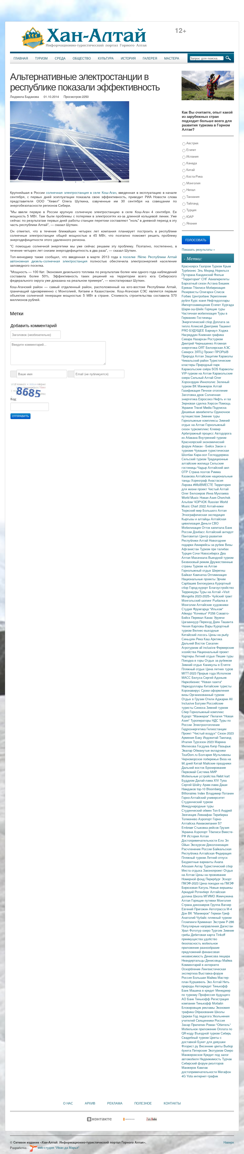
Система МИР (207, 771)
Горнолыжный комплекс (207, 711)
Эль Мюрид (206, 270)
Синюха (200, 707)
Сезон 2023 (226, 733)
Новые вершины (221, 887)
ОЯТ (202, 347)
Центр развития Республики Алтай (202, 538)
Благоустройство (221, 587)
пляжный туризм (220, 917)
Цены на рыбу (218, 634)
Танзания (192, 196)
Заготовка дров (193, 394)
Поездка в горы (193, 660)
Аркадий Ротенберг (196, 891)
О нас (68, 1103)
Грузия (224, 827)
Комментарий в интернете (200, 964)
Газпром (205, 266)
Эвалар (187, 750)
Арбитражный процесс (198, 433)
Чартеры (188, 656)
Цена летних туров (219, 669)
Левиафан (205, 814)
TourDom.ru (190, 754)
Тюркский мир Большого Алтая (204, 510)
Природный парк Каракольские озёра (201, 366)
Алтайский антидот (220, 532)
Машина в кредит (202, 990)
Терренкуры (190, 591)
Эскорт (227, 879)
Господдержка (218, 454)
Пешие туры (224, 656)
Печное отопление (214, 390)
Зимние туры (210, 416)
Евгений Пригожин (195, 909)
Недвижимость (211, 1059)
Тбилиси (199, 287)
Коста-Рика (194, 176)
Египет (190, 149)
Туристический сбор (218, 866)
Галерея (150, 58)
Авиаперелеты (218, 279)
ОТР (185, 472)
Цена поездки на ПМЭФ (216, 883)
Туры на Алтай (210, 591)
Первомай (189, 771)
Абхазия (188, 866)
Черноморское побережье (201, 759)
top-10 (201, 789)
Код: (13, 399)
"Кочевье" (200, 613)
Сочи (197, 553)
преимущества (193, 939)
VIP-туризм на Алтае (197, 373)
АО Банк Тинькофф (196, 999)
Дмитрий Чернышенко (198, 343)
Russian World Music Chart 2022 (205, 504)
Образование (204, 1011)
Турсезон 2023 (204, 741)
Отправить (20, 416)
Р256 (212, 613)
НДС (215, 720)
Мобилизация (192, 527)
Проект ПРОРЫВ (216, 352)
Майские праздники (217, 763)
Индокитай (211, 737)
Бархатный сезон (194, 283)
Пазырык (224, 746)
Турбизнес (189, 270)
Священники (205, 1020)
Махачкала (199, 557)
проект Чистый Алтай (213, 489)
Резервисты (190, 292)
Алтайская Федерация (215, 853)
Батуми (201, 703)
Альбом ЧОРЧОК (195, 502)
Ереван (187, 287)
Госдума (203, 746)
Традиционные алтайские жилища (205, 461)
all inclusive (207, 647)
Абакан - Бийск (203, 446)
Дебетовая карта (203, 934)
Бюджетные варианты (198, 861)
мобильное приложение (200, 945)
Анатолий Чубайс (195, 917)
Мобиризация (215, 287)
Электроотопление (206, 724)
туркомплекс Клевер (205, 429)
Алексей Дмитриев (205, 326)
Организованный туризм (206, 694)
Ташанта (227, 621)
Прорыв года (207, 673)
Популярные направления (201, 926)
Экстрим (219, 921)
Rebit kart (223, 776)
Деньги (206, 523)
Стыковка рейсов (207, 827)
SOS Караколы (222, 369)
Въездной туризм (208, 1033)
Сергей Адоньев (215, 677)
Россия (220, 1020)
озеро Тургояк (212, 930)
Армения (188, 737)
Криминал (205, 921)
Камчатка (200, 574)
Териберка (220, 814)
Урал (185, 930)
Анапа (218, 861)
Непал (190, 189)
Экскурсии (198, 844)
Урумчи (219, 617)
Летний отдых (205, 656)
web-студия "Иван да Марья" (58, 1147)
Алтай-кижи (215, 506)
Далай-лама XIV (207, 780)
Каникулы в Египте (216, 664)
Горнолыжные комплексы (200, 420)
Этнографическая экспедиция (203, 514)
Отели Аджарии (217, 699)
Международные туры (198, 806)
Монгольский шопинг (197, 600)
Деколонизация (217, 844)
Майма (227, 960)
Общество (82, 58)
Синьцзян (189, 639)
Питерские (200, 1050)
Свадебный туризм (196, 1037)
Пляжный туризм (194, 857)
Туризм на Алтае (205, 566)
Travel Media (203, 407)
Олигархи (206, 292)
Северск (188, 352)
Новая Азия (208, 497)
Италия (187, 741)
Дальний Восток (194, 643)
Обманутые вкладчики (209, 750)
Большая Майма (205, 977)
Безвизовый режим (196, 562)
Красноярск (190, 266)
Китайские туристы (217, 686)
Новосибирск (210, 553)
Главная (21, 58)
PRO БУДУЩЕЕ (193, 330)
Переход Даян (210, 621)
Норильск (222, 270)
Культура (106, 58)
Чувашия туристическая (211, 450)
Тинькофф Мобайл (209, 1003)
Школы (219, 1011)
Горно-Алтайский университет (203, 797)
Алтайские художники (212, 604)
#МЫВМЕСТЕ (203, 484)
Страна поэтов (200, 472)
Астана (213, 283)
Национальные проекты (199, 579)
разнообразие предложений (200, 949)
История (128, 58)
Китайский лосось (195, 634)
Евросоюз (206, 399)
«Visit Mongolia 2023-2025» (205, 593)
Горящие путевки (204, 900)
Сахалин (212, 643)
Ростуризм (215, 339)
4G (184, 1076)
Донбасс (199, 532)
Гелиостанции (216, 729)
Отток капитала (213, 527)
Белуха (197, 677)
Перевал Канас (202, 617)
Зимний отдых (192, 664)
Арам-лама (211, 784)
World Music (191, 497)
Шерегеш (218, 570)
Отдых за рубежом (218, 660)
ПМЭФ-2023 (190, 883)
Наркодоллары (193, 686)
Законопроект (213, 870)
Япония (191, 223)
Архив (90, 1103)
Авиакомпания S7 (209, 823)
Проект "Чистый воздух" (200, 733)
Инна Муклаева (217, 493)
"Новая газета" (211, 681)
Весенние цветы (211, 1046)
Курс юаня (199, 300)
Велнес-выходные (206, 630)
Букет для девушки (211, 1041)
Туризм (41, 58)
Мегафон (224, 1071)
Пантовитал (190, 536)
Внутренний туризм (212, 437)
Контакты (172, 1103)
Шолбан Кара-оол (195, 454)
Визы (228, 544)
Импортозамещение (196, 304)
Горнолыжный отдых (197, 570)
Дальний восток (193, 767)
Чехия (186, 626)
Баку (199, 737)
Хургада (228, 304)
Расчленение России (197, 849)
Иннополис (208, 382)
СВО (215, 523)
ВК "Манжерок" (199, 913)
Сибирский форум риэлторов (203, 1063)
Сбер (186, 711)
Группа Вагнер (220, 904)
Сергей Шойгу (192, 784)
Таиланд (225, 737)
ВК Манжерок (203, 386)
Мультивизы (222, 754)
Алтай (217, 386)
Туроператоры (201, 720)
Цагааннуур (190, 621)
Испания (191, 156)
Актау (199, 866)
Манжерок (189, 1067)
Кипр (214, 746)
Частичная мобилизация (200, 313)
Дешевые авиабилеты (198, 412)
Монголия (192, 183)
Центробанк (201, 296)
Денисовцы (213, 960)
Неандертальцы (193, 960)
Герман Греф (220, 913)
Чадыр (202, 467)
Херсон (213, 403)
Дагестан (226, 926)
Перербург (214, 879)
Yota (190, 1076)
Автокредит (204, 986)
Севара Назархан (195, 339)
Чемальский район (195, 360)
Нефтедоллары (218, 300)
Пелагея (216, 716)
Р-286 (230, 921)
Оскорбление (191, 969)
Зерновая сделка (194, 403)
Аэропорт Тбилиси (208, 831)
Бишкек (224, 283)
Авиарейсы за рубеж (209, 544)
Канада (191, 163)
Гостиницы (204, 317)
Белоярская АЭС (218, 347)
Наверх (229, 1142)
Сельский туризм (194, 459)
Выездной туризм (221, 557)
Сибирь (226, 1033)
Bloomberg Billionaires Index (201, 791)
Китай (190, 169)
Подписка (219, 407)
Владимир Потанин (220, 793)
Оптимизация (217, 574)
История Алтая (198, 836)
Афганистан (191, 549)
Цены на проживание (211, 874)
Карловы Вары (202, 626)
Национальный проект (213, 651)
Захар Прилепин (194, 1024)
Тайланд (191, 203)
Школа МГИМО (204, 896)
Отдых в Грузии (193, 699)
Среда (60, 58)
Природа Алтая (193, 356)
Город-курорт (199, 587)
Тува (223, 780)
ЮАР (189, 216)
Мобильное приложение (199, 1029)
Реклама (114, 1103)
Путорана (189, 274)
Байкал (187, 574)
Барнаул (212, 330)
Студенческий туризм (197, 801)
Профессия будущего (214, 994)
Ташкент (225, 326)
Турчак (227, 1059)
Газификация (191, 390)
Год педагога (203, 1016)
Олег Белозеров (194, 493)
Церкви (187, 1016)
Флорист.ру (190, 1046)
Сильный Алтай (202, 377)
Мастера (171, 58)
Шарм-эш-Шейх (193, 309)
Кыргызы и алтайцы (196, 519)
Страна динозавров (196, 904)
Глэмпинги (190, 921)
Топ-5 (217, 810)
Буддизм (188, 780)
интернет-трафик (206, 1076)
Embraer (188, 827)
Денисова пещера (217, 956)
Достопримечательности (200, 840)
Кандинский (205, 274)
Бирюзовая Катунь (195, 887)
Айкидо (187, 613)
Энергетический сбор (197, 322)
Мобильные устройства (199, 776)
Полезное (143, 1103)
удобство (210, 939)
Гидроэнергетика (194, 729)
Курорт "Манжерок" (196, 716)
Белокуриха (206, 583)
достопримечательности (200, 1071)
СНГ (204, 279)
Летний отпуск (217, 857)
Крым (227, 266)
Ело (221, 840)
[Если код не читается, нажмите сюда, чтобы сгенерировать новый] (28, 389)
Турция (190, 210)
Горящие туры (215, 309)
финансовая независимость (200, 953)
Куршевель (198, 981)
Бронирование (215, 767)
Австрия (191, 143)
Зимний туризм (217, 707)
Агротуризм (190, 647)
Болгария (205, 754)
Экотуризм (216, 1050)
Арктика (216, 639)
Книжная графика (211, 334)
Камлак (202, 1067)
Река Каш (203, 639)
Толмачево (190, 819)
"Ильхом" (216, 609)
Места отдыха (192, 870)
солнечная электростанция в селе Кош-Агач (81, 192)
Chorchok (223, 497)
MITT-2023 (189, 673)
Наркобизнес (191, 681)
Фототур (195, 930)
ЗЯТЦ (199, 352)
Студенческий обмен (197, 810)
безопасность (192, 943)
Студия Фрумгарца (196, 609)
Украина (188, 831)
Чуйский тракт (222, 596)
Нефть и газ (222, 399)
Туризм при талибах (214, 549)
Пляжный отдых (194, 669)
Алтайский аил (218, 467)
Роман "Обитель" (218, 1024)
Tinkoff (220, 934)
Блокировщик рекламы (199, 1007)
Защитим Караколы (219, 356)
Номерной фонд (194, 879)
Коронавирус (191, 690)
